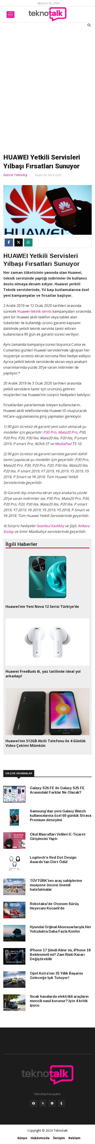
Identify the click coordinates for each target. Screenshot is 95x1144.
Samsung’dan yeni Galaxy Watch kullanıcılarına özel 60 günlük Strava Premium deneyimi (60, 815)
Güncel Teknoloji (15, 175)
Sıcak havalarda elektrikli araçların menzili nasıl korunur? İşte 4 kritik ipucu (59, 1001)
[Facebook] (33, 1104)
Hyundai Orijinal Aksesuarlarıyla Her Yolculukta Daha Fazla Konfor (60, 929)
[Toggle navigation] (10, 14)
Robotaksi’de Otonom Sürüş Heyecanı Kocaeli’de (54, 906)
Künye (22, 1138)
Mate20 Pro (67, 432)
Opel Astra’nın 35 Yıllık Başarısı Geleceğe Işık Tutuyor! (56, 975)
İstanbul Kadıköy (50, 525)
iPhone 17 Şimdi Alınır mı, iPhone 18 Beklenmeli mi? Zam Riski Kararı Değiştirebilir (60, 954)
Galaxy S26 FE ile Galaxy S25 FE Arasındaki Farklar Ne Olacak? (57, 790)
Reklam (74, 1138)
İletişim (59, 1138)
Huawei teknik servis (34, 311)
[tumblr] (61, 1104)
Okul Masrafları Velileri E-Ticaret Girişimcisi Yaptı (58, 836)
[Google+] (52, 1104)
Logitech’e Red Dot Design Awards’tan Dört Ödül (53, 860)
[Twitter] (42, 1104)
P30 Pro (49, 432)
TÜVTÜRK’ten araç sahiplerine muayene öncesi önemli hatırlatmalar (56, 885)
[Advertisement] (47, 89)
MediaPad (63, 443)
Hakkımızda (40, 1138)
